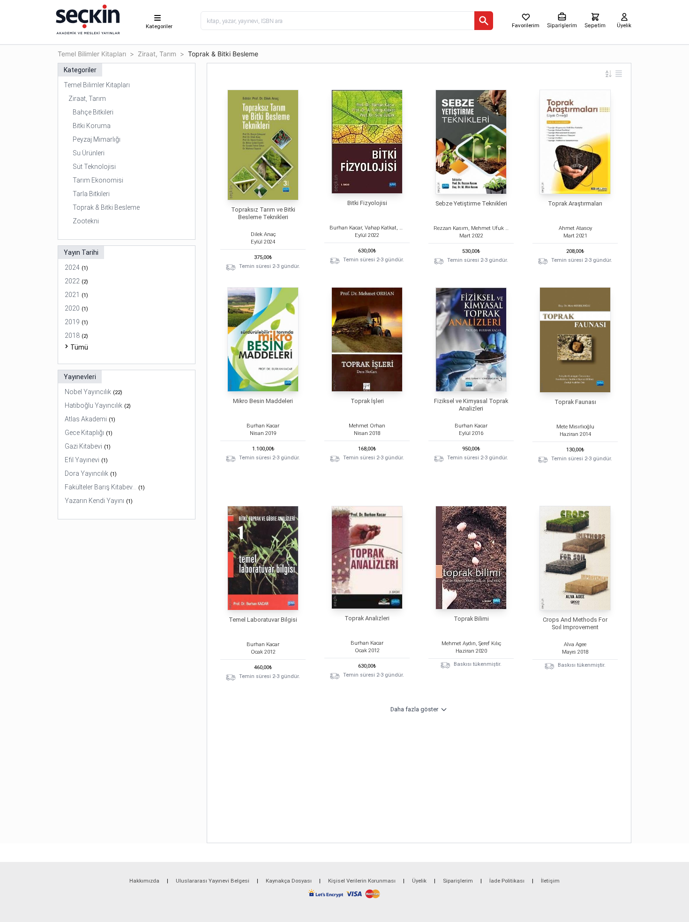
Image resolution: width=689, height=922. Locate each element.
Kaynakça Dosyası (289, 880)
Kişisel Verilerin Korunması (362, 880)
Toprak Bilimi (471, 618)
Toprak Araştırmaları (575, 203)
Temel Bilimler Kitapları (92, 54)
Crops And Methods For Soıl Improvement (575, 623)
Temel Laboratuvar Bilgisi (263, 619)
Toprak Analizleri (366, 618)
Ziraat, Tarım (157, 54)
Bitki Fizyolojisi (367, 202)
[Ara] (483, 20)
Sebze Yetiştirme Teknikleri (471, 203)
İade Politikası (506, 880)
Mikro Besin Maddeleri (263, 400)
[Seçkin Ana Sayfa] (87, 19)
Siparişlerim (458, 880)
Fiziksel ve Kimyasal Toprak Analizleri (471, 404)
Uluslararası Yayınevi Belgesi (212, 880)
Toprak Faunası (575, 401)
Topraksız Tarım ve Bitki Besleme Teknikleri (263, 213)
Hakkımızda (144, 880)
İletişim (550, 880)
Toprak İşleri (367, 400)
